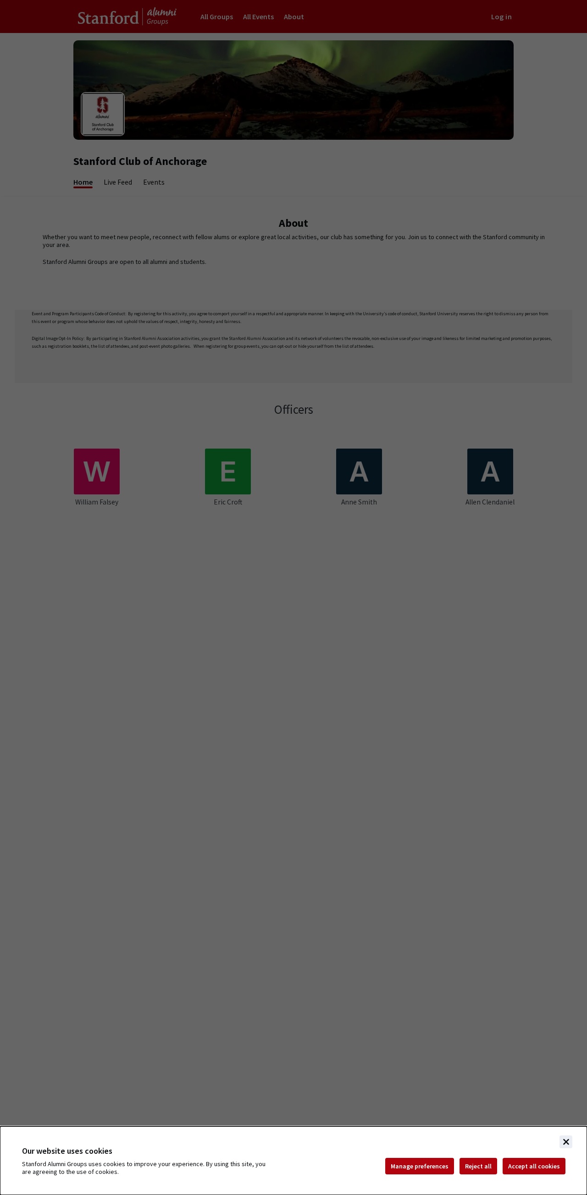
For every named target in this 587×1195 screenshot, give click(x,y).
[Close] (565, 1141)
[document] (293, 1160)
